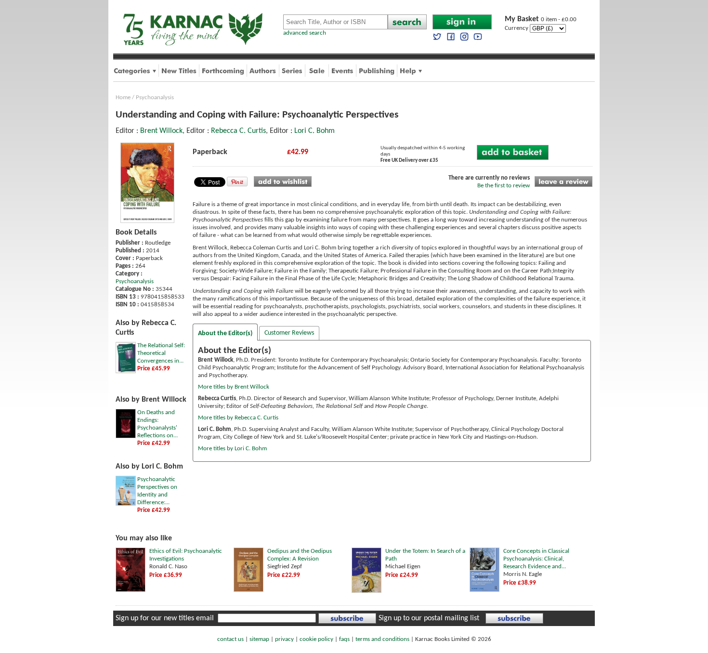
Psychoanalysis (155, 97)
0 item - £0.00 (541, 19)
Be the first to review (503, 186)
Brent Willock (161, 131)
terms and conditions (382, 639)
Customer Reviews (289, 333)
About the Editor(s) (225, 333)
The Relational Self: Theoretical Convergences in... (161, 353)
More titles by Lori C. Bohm (232, 448)
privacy (284, 639)
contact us (230, 639)
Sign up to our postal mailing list (429, 618)
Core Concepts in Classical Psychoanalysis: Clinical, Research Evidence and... (536, 559)
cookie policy (316, 639)
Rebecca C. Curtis (238, 131)
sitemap (259, 639)
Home (123, 97)
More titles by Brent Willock (233, 387)
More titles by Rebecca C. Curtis (238, 418)
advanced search (304, 33)
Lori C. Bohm (314, 131)
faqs (344, 639)
